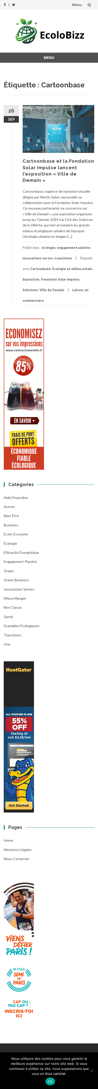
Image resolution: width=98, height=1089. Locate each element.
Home (8, 840)
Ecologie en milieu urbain (72, 269)
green (9, 571)
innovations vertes (38, 258)
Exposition (31, 279)
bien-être (11, 516)
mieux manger (15, 598)
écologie (49, 248)
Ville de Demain (51, 290)
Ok (50, 1081)
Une (7, 644)
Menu (77, 4)
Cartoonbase (40, 269)
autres (9, 506)
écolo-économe (16, 534)
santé (8, 617)
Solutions (30, 290)
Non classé (13, 607)
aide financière (16, 497)
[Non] (91, 1070)
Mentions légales (18, 849)
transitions (63, 258)
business (11, 525)
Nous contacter (16, 859)
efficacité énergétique (21, 552)
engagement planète (73, 248)
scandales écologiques (21, 626)
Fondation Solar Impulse (60, 279)
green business (16, 580)
